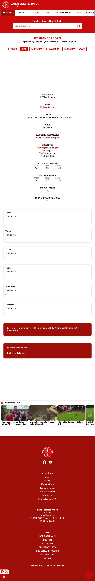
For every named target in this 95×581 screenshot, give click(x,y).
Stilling (14, 49)
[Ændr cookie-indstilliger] (4, 577)
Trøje (36, 166)
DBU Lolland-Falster (47, 551)
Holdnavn (47, 95)
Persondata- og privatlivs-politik (47, 566)
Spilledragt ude (47, 176)
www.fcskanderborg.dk (47, 138)
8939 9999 (12, 331)
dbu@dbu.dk (49, 521)
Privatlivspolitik (47, 492)
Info (24, 49)
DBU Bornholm (47, 536)
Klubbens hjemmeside (47, 135)
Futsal (47, 558)
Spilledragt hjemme (47, 164)
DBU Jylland (47, 544)
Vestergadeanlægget (47, 148)
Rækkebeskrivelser (16, 353)
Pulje (47, 125)
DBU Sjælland (47, 555)
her (25, 348)
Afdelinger (47, 481)
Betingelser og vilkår (47, 499)
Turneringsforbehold (47, 198)
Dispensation (47, 188)
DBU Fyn (47, 540)
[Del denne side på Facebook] (2, 572)
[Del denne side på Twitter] (6, 572)
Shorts (47, 166)
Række (47, 115)
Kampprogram (37, 49)
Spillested (47, 145)
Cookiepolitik (47, 495)
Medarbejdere (47, 484)
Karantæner (54, 49)
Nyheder (47, 477)
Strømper (58, 166)
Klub (47, 105)
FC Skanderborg (47, 107)
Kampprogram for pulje (74, 49)
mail (66, 328)
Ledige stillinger (47, 488)
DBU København (47, 547)
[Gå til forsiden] (19, 4)
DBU (47, 533)
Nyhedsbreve (47, 473)
